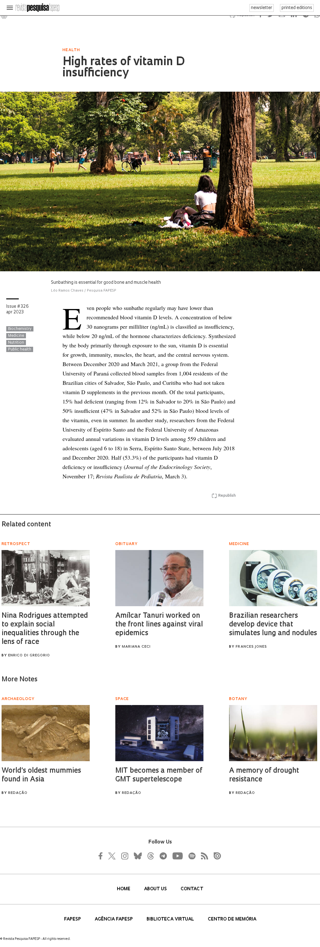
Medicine (16, 336)
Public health (19, 349)
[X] (112, 856)
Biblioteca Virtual (171, 919)
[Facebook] (102, 856)
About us (156, 889)
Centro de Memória (232, 919)
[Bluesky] (137, 856)
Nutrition (16, 343)
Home (124, 889)
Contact (192, 889)
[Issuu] (215, 856)
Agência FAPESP (114, 919)
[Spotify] (191, 856)
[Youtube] (177, 856)
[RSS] (203, 856)
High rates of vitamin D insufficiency (123, 68)
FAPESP (73, 919)
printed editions (297, 8)
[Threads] (150, 856)
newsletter (261, 8)
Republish (227, 496)
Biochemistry (20, 329)
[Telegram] (163, 856)
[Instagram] (124, 856)
